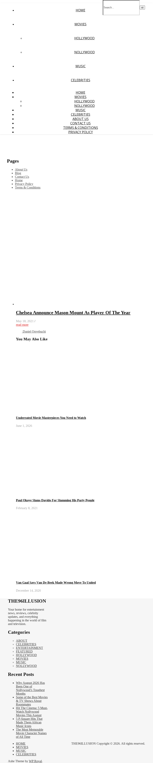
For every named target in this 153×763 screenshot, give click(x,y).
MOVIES (80, 24)
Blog (18, 173)
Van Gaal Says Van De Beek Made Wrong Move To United (56, 582)
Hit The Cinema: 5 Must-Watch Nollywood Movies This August (32, 711)
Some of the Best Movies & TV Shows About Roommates (32, 700)
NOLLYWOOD (84, 52)
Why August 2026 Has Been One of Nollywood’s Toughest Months (30, 688)
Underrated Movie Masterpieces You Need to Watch (51, 417)
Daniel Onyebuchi (34, 331)
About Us (81, 119)
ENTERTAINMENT (29, 648)
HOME (80, 10)
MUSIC (81, 66)
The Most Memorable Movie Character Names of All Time (31, 733)
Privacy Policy (80, 132)
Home (19, 180)
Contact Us (80, 123)
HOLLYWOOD (84, 38)
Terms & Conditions (80, 127)
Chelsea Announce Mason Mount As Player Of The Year (73, 312)
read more (22, 324)
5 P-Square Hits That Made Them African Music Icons (29, 722)
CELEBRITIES (80, 80)
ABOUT (21, 640)
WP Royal (35, 761)
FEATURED (24, 651)
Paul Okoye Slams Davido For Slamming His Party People (55, 500)
